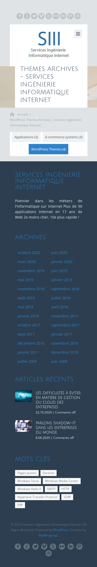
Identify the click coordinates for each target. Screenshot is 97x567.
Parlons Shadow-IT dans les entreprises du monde (56, 427)
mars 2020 (27, 261)
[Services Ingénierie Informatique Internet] (48, 45)
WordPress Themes (48, 149)
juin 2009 (59, 361)
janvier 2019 (61, 279)
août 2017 (26, 334)
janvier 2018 (28, 316)
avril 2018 (59, 306)
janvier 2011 (28, 352)
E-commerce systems (64, 137)
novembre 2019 (31, 270)
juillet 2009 (27, 361)
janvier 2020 (61, 261)
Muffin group (48, 535)
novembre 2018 (31, 288)
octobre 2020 (29, 252)
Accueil (23, 114)
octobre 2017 (29, 325)
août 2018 (26, 297)
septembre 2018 (65, 288)
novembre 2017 (64, 316)
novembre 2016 (64, 343)
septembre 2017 (65, 325)
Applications (26, 137)
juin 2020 (59, 252)
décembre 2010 (64, 352)
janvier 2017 (61, 334)
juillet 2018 (60, 297)
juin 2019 (59, 270)
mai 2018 (25, 306)
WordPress (61, 530)
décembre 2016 (31, 343)
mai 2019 (25, 279)
